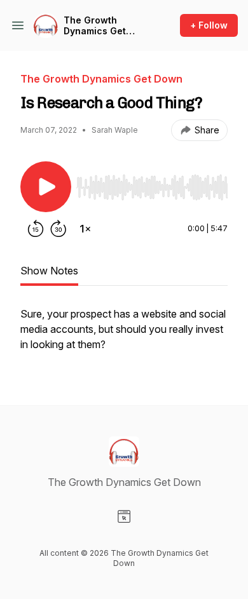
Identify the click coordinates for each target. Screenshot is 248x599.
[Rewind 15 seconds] (36, 229)
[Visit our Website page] (124, 516)
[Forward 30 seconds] (58, 229)
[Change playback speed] (85, 229)
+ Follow (209, 25)
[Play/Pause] (45, 186)
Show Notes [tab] (49, 270)
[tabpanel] (124, 335)
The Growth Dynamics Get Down (95, 26)
